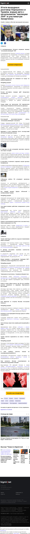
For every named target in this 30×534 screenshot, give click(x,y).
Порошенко (22, 398)
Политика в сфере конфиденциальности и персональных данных (13, 510)
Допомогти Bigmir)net (15, 64)
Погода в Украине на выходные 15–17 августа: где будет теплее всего (15, 438)
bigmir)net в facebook (6, 409)
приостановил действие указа (11, 211)
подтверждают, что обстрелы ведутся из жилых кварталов (15, 113)
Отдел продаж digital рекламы (17, 513)
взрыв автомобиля (22, 403)
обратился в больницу (13, 319)
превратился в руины (22, 225)
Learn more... (16, 533)
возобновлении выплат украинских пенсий (14, 357)
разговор (12, 400)
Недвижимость (19, 492)
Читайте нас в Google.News (15, 393)
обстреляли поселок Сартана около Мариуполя (17, 85)
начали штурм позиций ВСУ (11, 187)
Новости (3, 494)
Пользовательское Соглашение (8, 510)
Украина (11, 398)
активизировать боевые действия (11, 97)
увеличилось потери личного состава (12, 255)
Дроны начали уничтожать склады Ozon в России (24, 459)
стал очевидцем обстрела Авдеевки (15, 295)
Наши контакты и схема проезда (8, 507)
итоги (6, 400)
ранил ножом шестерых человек (20, 153)
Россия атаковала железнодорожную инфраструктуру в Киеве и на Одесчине (6, 459)
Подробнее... (3, 530)
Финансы (18, 494)
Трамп (2, 400)
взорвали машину (20, 53)
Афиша (2, 492)
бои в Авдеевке (13, 403)
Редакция (20, 507)
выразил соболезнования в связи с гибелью (12, 124)
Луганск (16, 398)
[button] (2, 381)
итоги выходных (4, 403)
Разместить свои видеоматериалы (14, 509)
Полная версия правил (6, 525)
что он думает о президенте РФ (14, 344)
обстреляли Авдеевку (7, 137)
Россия (6, 398)
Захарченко (17, 400)
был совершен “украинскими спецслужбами (17, 74)
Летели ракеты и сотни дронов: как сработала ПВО (16, 459)
